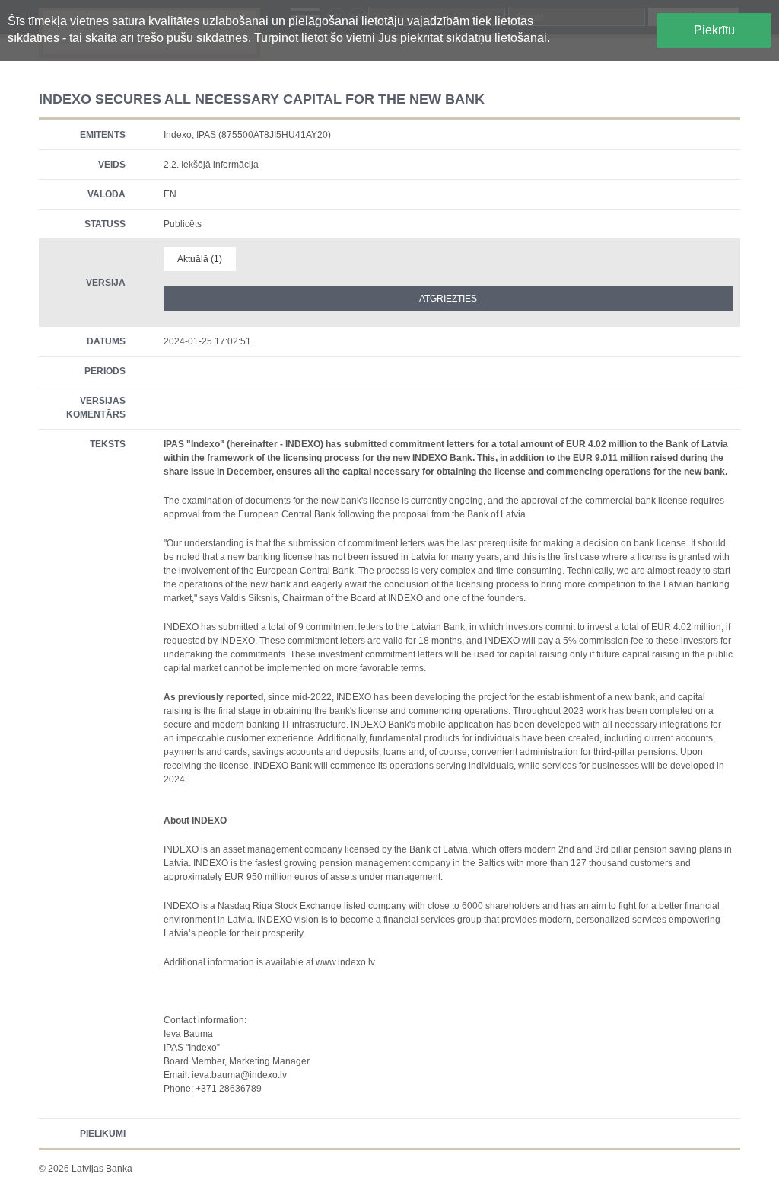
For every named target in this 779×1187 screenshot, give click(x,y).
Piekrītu (714, 30)
